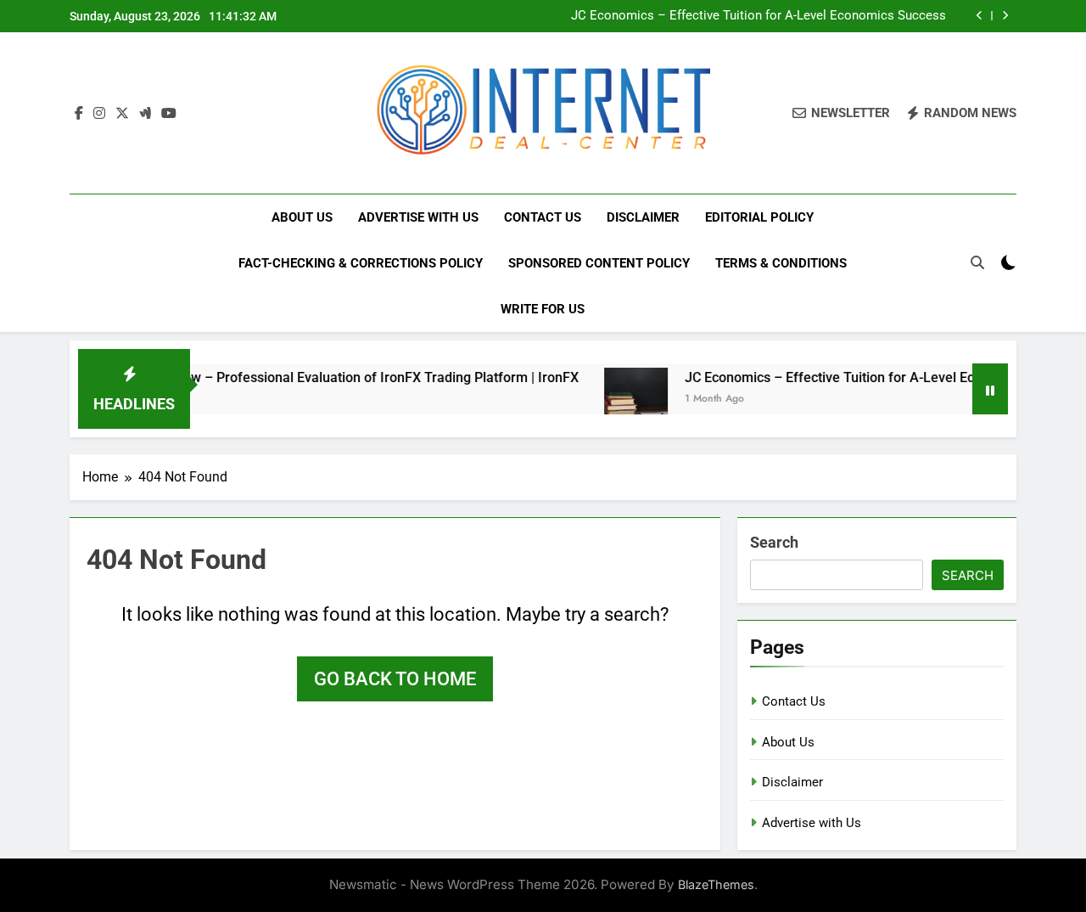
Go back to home (395, 679)
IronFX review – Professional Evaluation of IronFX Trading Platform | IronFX (331, 377)
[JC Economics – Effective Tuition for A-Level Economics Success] (620, 399)
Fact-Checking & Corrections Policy (360, 263)
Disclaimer (643, 217)
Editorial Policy (759, 217)
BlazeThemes (716, 884)
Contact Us (542, 217)
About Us (302, 217)
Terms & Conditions (781, 263)
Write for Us (543, 309)
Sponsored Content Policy (599, 263)
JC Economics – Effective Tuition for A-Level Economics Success (758, 16)
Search (774, 542)
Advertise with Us (418, 217)
